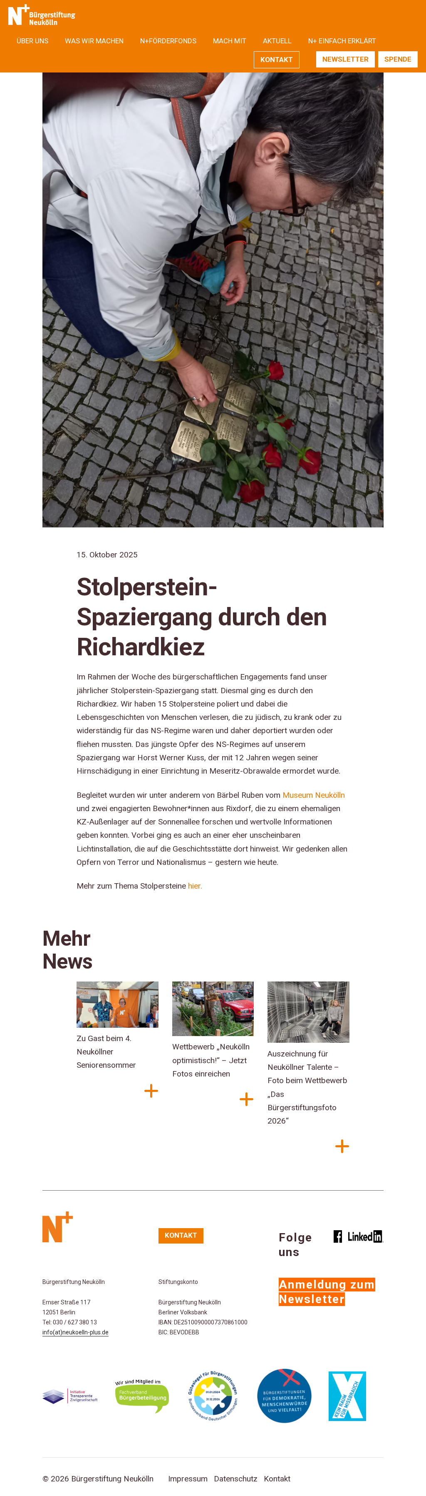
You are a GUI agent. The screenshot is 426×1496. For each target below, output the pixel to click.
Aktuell (277, 41)
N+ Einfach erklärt (342, 41)
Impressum (188, 1479)
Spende (397, 59)
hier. (195, 886)
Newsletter (345, 59)
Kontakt (276, 59)
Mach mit (229, 41)
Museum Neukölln (313, 795)
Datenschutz (236, 1479)
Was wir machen (94, 41)
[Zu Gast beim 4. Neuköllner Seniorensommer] (118, 1007)
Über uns (32, 41)
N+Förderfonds (168, 41)
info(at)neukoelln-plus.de (75, 1332)
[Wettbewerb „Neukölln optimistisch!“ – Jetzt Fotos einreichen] (213, 1011)
